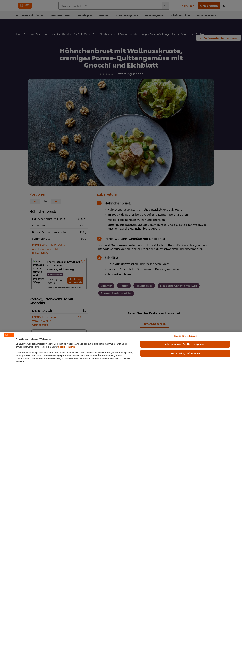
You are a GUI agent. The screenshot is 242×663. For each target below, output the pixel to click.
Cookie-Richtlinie (66, 346)
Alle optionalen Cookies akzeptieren (185, 343)
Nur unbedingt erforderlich (185, 353)
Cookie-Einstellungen (185, 335)
